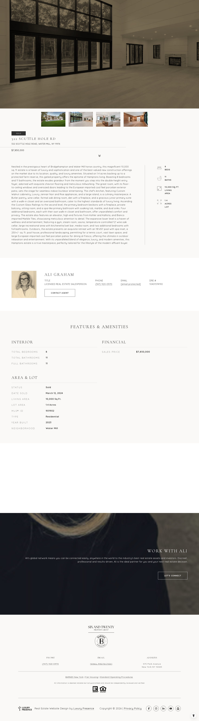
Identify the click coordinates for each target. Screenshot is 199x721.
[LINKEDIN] (163, 708)
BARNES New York (74, 677)
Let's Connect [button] (172, 575)
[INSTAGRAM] (156, 708)
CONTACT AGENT (60, 293)
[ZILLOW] (178, 708)
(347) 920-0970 (103, 284)
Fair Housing (91, 677)
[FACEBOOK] (148, 708)
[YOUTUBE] (170, 708)
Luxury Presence (83, 708)
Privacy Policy (133, 708)
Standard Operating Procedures (116, 677)
